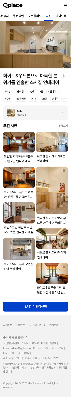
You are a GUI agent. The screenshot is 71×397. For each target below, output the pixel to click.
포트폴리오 (35, 16)
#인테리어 (53, 91)
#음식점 (19, 91)
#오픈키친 (21, 98)
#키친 (33, 98)
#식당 (8, 91)
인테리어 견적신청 (35, 306)
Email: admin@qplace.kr (17, 348)
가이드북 (61, 16)
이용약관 (19, 324)
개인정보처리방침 (37, 324)
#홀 (41, 91)
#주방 (8, 98)
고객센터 (7, 324)
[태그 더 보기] (64, 99)
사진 (48, 16)
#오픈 (44, 98)
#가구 (55, 98)
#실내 (31, 91)
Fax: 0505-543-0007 (16, 353)
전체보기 (63, 125)
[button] (65, 5)
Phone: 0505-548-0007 (48, 348)
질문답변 (18, 16)
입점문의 (53, 324)
